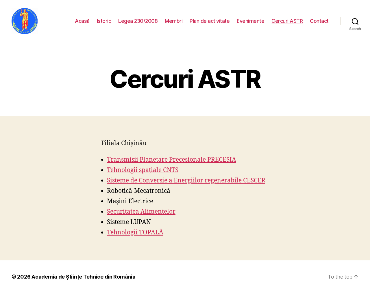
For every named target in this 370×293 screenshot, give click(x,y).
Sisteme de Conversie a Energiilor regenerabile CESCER (186, 180)
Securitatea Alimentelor (141, 212)
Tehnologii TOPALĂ (135, 232)
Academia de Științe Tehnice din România (83, 277)
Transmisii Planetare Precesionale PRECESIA (171, 160)
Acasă (82, 21)
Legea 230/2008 (138, 21)
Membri (173, 21)
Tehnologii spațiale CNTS (142, 170)
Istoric (104, 21)
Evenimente (250, 21)
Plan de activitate (210, 21)
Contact (319, 21)
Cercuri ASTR (287, 21)
